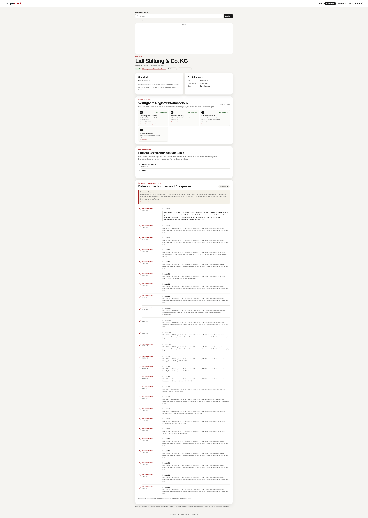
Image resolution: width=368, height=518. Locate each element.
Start (320, 3)
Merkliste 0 (358, 3)
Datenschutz (194, 514)
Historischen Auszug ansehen (178, 121)
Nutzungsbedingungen (183, 514)
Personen (341, 3)
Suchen (228, 16)
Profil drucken (172, 69)
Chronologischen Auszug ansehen (148, 123)
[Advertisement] (184, 39)
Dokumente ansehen (206, 123)
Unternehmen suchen (141, 12)
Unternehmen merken (185, 69)
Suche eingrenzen (141, 20)
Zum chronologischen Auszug (148, 202)
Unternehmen (330, 3)
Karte (349, 3)
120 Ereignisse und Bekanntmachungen (154, 69)
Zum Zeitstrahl (143, 139)
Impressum (173, 514)
